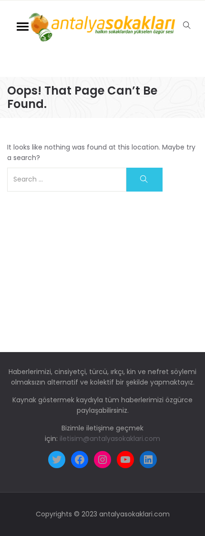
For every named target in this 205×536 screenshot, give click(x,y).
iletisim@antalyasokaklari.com (110, 438)
